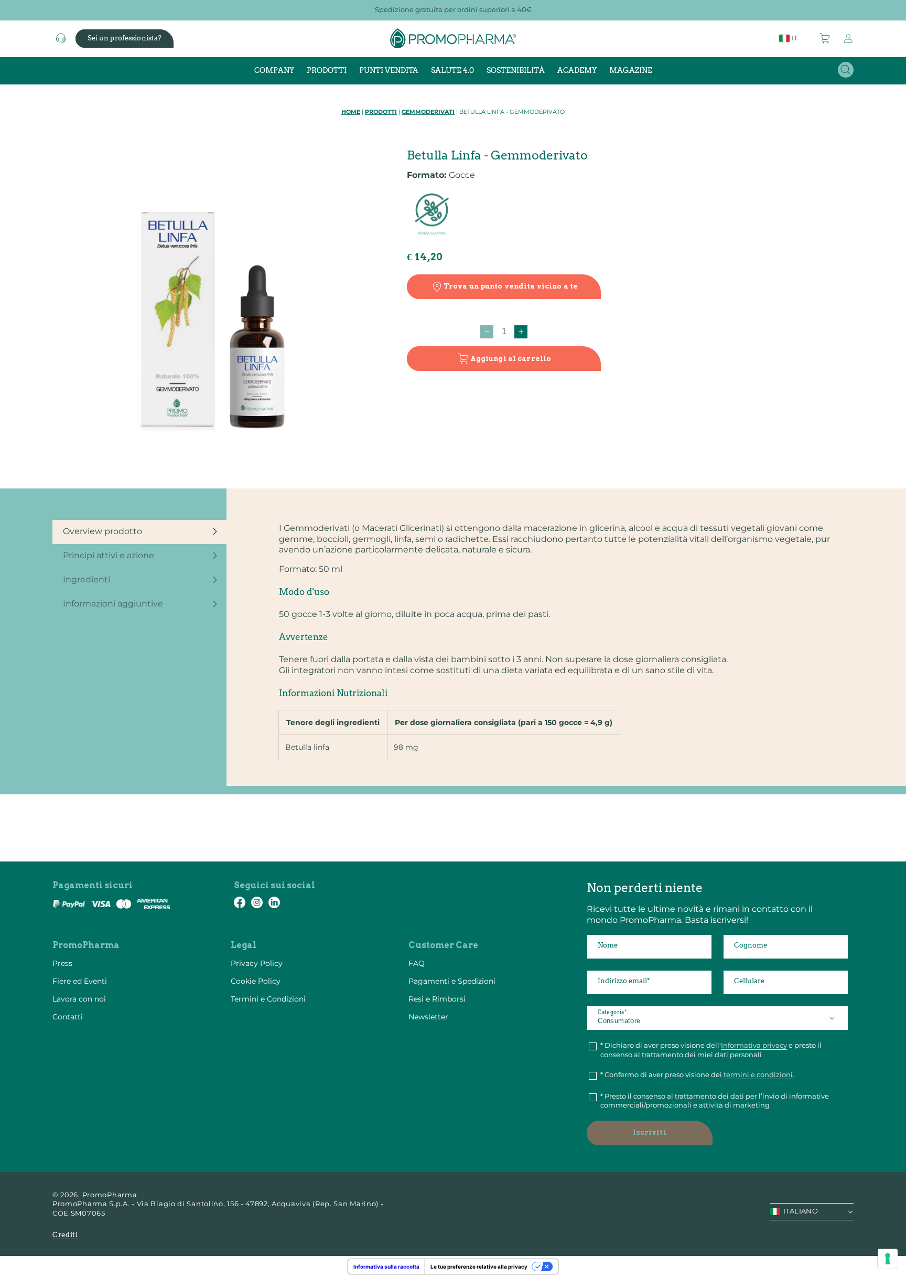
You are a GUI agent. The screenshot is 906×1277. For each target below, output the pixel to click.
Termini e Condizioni (268, 999)
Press (62, 963)
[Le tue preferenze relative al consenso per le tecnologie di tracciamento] (888, 1259)
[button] (825, 38)
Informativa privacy (754, 1045)
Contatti (67, 1016)
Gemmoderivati (428, 111)
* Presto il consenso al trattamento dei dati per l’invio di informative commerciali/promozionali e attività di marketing (714, 1101)
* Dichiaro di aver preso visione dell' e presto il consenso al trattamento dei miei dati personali (711, 1050)
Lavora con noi (79, 999)
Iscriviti (649, 1132)
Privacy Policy (257, 963)
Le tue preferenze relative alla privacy (478, 1266)
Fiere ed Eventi (79, 981)
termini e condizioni (758, 1074)
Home (350, 111)
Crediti (65, 1235)
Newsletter (428, 1016)
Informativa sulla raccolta (386, 1266)
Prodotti (381, 111)
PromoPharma (109, 1194)
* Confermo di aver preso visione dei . (697, 1074)
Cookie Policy (256, 981)
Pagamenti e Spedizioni (451, 981)
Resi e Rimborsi (437, 999)
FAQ (416, 963)
